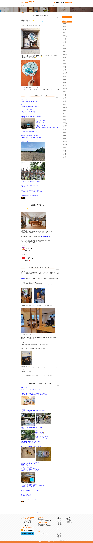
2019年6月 (64, 150)
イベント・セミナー (39, 5)
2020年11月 (65, 125)
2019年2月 (64, 156)
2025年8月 (64, 41)
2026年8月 (64, 23)
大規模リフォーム (60, 529)
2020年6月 (64, 132)
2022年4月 (64, 100)
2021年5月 (64, 116)
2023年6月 (64, 79)
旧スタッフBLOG (69, 522)
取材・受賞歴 (59, 536)
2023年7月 (64, 78)
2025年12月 (65, 35)
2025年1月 (64, 51)
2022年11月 (65, 89)
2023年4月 (64, 82)
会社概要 (58, 534)
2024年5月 (64, 63)
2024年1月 (64, 69)
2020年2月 (64, 138)
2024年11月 (65, 54)
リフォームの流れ (60, 523)
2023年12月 (65, 70)
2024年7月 (64, 60)
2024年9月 (64, 57)
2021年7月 (64, 113)
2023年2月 (64, 85)
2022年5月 (64, 98)
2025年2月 (64, 50)
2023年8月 (64, 76)
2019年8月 (64, 147)
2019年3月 (64, 154)
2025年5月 (64, 45)
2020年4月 (64, 135)
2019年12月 (65, 141)
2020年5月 (64, 134)
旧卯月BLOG (69, 521)
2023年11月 (65, 72)
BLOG (64, 18)
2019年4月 (64, 153)
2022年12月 (65, 88)
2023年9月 (64, 75)
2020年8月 (64, 129)
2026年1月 (64, 33)
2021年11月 (65, 107)
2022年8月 (64, 94)
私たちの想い (59, 520)
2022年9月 (64, 92)
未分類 (64, 20)
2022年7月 (64, 95)
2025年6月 (64, 44)
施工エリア (59, 522)
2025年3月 (64, 48)
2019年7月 (64, 148)
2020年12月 (65, 123)
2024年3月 (64, 66)
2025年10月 (65, 38)
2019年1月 (64, 157)
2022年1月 (64, 104)
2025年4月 (64, 47)
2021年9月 (64, 110)
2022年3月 (64, 101)
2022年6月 (64, 97)
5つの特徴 (59, 521)
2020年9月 (64, 128)
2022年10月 (65, 91)
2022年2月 (64, 103)
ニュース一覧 (68, 517)
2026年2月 (64, 32)
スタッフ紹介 (59, 535)
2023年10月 (65, 73)
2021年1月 (64, 122)
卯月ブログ (23, 278)
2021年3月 (64, 119)
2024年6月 (64, 61)
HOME (22, 12)
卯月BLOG (68, 519)
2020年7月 (64, 131)
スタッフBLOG (69, 520)
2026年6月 (64, 26)
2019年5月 (64, 151)
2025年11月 (65, 36)
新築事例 (58, 531)
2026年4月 (64, 29)
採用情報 (62, 5)
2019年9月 (64, 145)
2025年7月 (64, 42)
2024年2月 (64, 67)
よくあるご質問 (59, 524)
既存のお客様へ (23, 5)
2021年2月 (64, 120)
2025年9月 (64, 39)
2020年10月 (65, 126)
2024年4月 (64, 64)
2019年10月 (65, 144)
